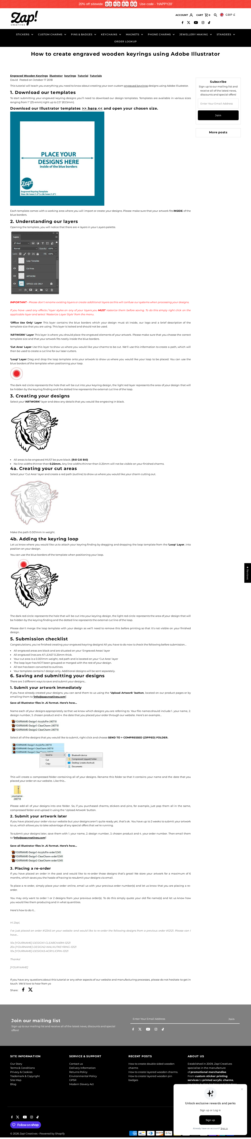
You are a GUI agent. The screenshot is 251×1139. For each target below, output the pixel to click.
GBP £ (230, 14)
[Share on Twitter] (30, 990)
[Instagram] (202, 23)
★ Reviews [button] (247, 573)
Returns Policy (78, 1072)
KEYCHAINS (109, 34)
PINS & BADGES (81, 34)
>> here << (92, 108)
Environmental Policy (83, 1076)
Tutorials (96, 75)
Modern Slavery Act (81, 1084)
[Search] (215, 15)
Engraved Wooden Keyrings (29, 75)
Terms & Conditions (22, 1067)
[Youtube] (195, 23)
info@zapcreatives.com (29, 837)
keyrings (70, 75)
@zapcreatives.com (52, 696)
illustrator (56, 75)
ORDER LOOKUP (125, 41)
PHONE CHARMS (159, 34)
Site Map (15, 1080)
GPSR (72, 1080)
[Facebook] (182, 23)
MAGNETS (132, 34)
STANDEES (224, 34)
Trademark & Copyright (25, 1076)
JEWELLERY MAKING (193, 34)
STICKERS (22, 34)
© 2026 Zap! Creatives (24, 1133)
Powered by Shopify (52, 1133)
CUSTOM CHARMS (50, 34)
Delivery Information (82, 1067)
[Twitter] (188, 23)
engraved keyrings (136, 85)
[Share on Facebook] (23, 990)
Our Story (16, 1063)
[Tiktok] (208, 23)
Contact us (76, 1063)
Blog (13, 1084)
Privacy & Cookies (21, 1072)
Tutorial (83, 75)
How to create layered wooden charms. (153, 1072)
